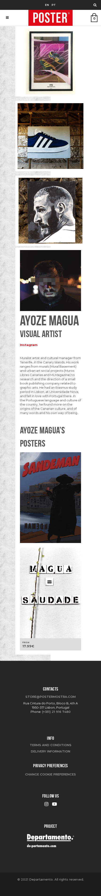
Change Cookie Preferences (50, 774)
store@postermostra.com (50, 697)
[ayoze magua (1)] (50, 63)
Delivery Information (50, 751)
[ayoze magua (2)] (50, 212)
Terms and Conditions (50, 745)
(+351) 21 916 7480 (56, 712)
